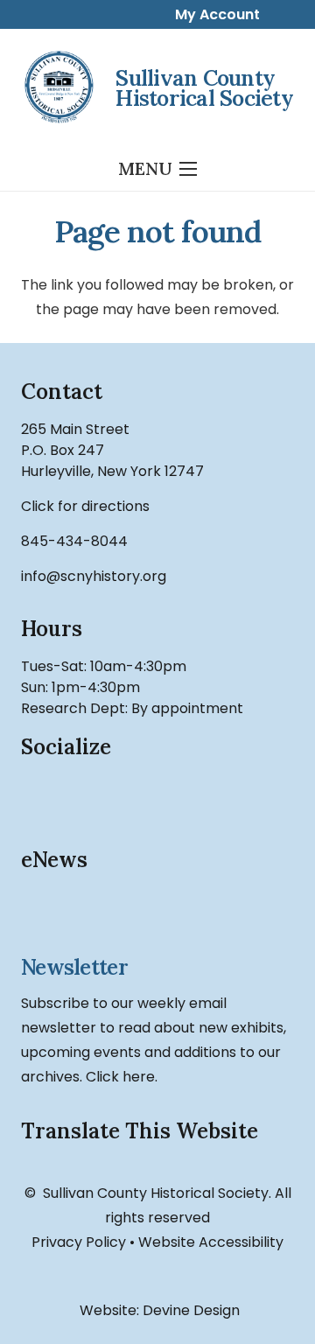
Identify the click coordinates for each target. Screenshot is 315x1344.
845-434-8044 (74, 541)
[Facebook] (43, 796)
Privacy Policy (79, 1242)
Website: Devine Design (158, 1310)
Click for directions (85, 506)
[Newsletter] (157, 915)
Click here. (122, 1077)
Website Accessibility (211, 1242)
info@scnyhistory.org (93, 576)
